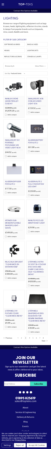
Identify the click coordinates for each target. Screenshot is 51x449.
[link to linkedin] (31, 392)
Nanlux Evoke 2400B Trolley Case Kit (11, 101)
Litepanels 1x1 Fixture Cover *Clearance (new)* (14, 313)
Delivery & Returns (25, 417)
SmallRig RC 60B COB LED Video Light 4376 (35, 101)
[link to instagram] (24, 392)
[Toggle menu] (6, 4)
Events (25, 426)
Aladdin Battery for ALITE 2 (35, 141)
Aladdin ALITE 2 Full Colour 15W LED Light (36, 184)
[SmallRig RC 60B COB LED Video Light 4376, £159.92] (37, 87)
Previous (8, 338)
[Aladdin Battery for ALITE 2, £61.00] (37, 128)
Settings (7, 445)
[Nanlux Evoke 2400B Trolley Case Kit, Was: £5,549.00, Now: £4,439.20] (14, 87)
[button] (25, 66)
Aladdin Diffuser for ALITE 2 (13, 183)
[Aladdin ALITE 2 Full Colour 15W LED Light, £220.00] (37, 170)
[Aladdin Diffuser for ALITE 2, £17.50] (14, 170)
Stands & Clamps (34, 56)
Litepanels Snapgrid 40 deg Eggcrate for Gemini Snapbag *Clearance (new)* (37, 316)
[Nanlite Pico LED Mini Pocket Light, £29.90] (37, 209)
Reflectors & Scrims (13, 56)
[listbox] (18, 73)
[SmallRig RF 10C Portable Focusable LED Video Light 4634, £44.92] (14, 128)
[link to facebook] (20, 392)
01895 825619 (25, 398)
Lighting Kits (32, 50)
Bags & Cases (32, 44)
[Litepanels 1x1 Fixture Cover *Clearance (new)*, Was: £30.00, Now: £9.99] (14, 299)
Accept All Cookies (37, 445)
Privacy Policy (20, 440)
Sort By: (7, 73)
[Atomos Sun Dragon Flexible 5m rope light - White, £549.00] (14, 209)
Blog (25, 421)
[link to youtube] (27, 392)
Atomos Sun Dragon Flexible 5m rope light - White (13, 224)
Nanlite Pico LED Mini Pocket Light (36, 222)
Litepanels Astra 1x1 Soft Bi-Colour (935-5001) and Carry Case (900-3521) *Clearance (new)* (37, 268)
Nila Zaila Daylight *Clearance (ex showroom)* (14, 264)
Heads (6, 50)
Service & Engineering (25, 412)
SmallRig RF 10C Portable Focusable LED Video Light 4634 (12, 144)
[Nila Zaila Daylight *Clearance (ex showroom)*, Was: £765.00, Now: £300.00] (14, 250)
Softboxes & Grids (12, 44)
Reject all (20, 445)
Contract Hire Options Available (25, 11)
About (25, 407)
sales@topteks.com (25, 401)
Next (44, 341)
